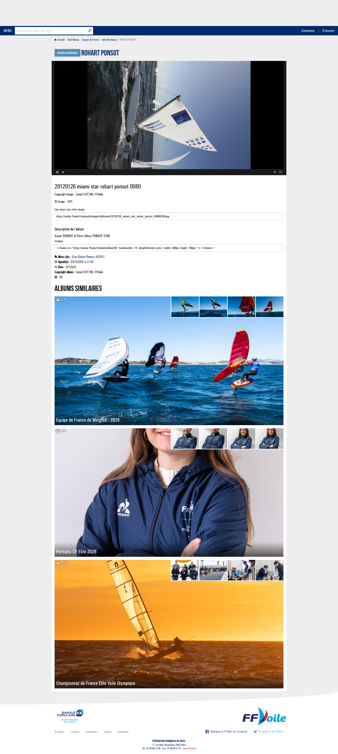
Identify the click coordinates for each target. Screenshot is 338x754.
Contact (75, 731)
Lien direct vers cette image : (70, 209)
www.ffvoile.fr (189, 748)
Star (74, 257)
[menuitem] (60, 39)
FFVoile (258, 12)
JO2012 (99, 257)
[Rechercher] (89, 30)
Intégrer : (60, 241)
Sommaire (123, 731)
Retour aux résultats (67, 53)
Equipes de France (90, 39)
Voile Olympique (109, 39)
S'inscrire (328, 30)
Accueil (61, 39)
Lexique (107, 731)
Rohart (82, 257)
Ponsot (90, 257)
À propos (59, 731)
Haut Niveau (73, 39)
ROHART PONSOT (100, 54)
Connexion (308, 30)
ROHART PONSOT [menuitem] (128, 39)
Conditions (91, 731)
